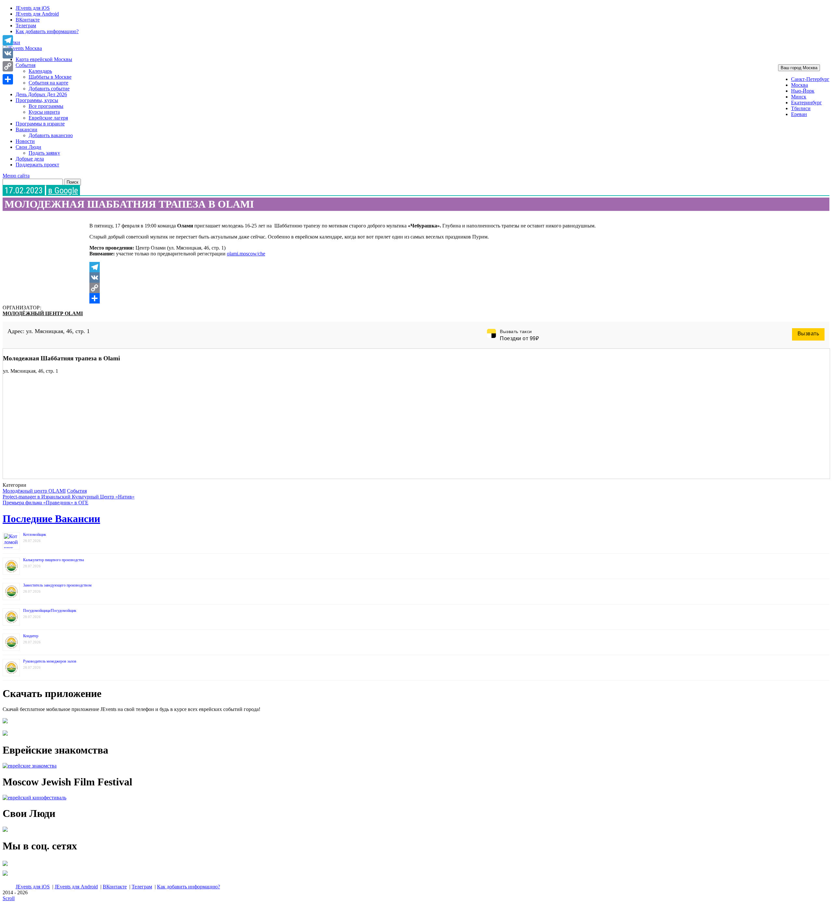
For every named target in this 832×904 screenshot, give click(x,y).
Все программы (46, 106)
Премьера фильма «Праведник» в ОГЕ (45, 502)
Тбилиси (801, 108)
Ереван (799, 114)
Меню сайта (16, 175)
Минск (798, 96)
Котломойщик (34, 534)
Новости (25, 141)
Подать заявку (44, 153)
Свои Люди (28, 147)
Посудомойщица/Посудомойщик (49, 610)
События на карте (48, 82)
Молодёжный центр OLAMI (43, 313)
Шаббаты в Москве (50, 77)
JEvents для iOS (33, 8)
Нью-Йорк (802, 91)
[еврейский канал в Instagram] (5, 875)
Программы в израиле (40, 123)
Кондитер (30, 636)
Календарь (40, 71)
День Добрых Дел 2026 (41, 94)
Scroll (9, 898)
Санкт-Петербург (810, 79)
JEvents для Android (37, 14)
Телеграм (26, 25)
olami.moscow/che (246, 253)
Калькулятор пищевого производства (53, 560)
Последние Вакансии (51, 518)
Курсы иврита (44, 112)
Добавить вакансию (51, 135)
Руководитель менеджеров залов (49, 661)
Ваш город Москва (799, 67)
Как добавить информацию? (47, 31)
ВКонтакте (28, 19)
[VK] (353, 277)
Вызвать (808, 333)
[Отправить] (353, 298)
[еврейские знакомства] (30, 765)
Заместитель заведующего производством (57, 585)
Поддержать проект (37, 164)
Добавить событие (49, 88)
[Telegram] (353, 267)
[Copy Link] (353, 288)
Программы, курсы (37, 100)
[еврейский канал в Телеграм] (5, 866)
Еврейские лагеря (48, 118)
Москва (799, 85)
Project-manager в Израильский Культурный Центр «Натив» (69, 496)
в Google (63, 190)
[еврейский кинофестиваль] (34, 797)
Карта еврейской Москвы (44, 59)
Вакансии (26, 129)
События (25, 65)
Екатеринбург (806, 102)
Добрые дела (30, 158)
